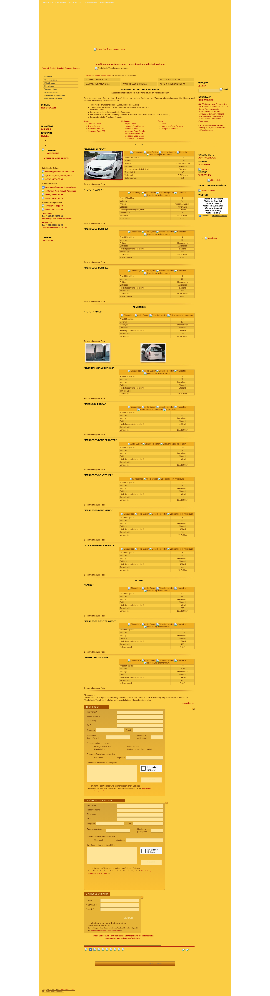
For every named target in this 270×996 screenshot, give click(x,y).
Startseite (88, 75)
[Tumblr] (119, 950)
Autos (86, 121)
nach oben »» (188, 703)
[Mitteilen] (113, 964)
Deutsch (76, 68)
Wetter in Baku (213, 213)
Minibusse (125, 121)
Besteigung (49, 86)
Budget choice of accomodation (140, 749)
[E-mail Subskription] (192, 949)
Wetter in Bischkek (213, 201)
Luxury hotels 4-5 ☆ (102, 747)
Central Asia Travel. (67, 990)
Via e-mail (98, 758)
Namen (90, 900)
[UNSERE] (203, 169)
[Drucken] (134, 964)
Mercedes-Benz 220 (96, 129)
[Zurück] (98, 964)
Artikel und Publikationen (54, 95)
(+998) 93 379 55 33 (54, 209)
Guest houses (133, 747)
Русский (45, 68)
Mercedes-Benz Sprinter (135, 131)
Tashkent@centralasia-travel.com (57, 218)
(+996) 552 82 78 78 (54, 198)
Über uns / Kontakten (53, 99)
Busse (160, 121)
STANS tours (49, 83)
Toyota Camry (94, 126)
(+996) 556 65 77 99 (54, 195)
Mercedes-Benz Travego (172, 126)
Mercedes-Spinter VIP (134, 133)
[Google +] (110, 950)
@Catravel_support (54, 206)
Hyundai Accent (94, 124)
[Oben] (106, 964)
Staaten (97, 75)
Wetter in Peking (213, 210)
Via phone (120, 758)
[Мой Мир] (94, 950)
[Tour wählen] (120, 964)
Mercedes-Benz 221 (96, 131)
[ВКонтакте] (90, 950)
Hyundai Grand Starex (134, 126)
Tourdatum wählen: (95, 829)
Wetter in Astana (213, 203)
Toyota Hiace (130, 124)
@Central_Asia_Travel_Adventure (60, 191)
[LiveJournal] (106, 950)
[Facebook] (86, 950)
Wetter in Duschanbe (213, 206)
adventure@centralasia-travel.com (147, 64)
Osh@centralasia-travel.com (55, 227)
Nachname (91, 904)
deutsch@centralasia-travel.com (59, 172)
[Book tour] (142, 964)
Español (60, 68)
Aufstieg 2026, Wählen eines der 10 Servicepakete (212, 127)
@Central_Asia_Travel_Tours (58, 175)
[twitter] (102, 950)
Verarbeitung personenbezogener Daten (105, 930)
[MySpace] (123, 950)
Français (68, 68)
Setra (164, 124)
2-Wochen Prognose (219, 215)
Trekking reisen (50, 89)
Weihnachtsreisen (51, 92)
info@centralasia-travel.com (110, 64)
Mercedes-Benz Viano (134, 136)
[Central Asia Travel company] (109, 49)
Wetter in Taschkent (213, 199)
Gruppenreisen (50, 80)
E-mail (90, 909)
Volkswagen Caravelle (134, 138)
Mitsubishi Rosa (131, 129)
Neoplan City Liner (170, 129)
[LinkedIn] (115, 950)
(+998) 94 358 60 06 (54, 179)
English (53, 68)
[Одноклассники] (98, 950)
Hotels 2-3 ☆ (99, 749)
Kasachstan (106, 75)
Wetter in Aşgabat (213, 208)
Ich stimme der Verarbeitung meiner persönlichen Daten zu (115, 786)
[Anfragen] (127, 964)
